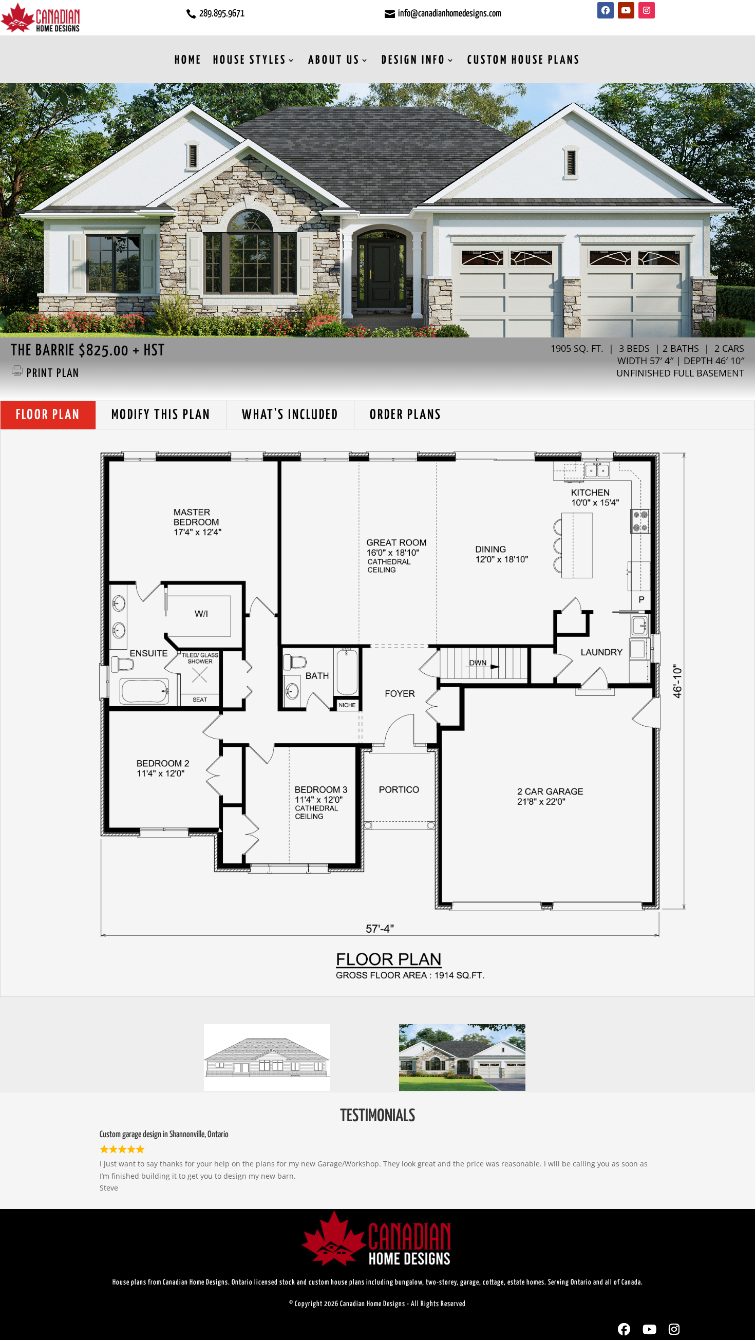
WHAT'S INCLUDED (290, 415)
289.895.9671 (221, 13)
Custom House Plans (523, 60)
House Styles (250, 60)
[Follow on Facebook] (605, 10)
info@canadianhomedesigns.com (449, 13)
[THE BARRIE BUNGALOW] (462, 1088)
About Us (334, 60)
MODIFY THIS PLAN (161, 415)
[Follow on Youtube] (626, 10)
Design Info (414, 60)
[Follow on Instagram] (646, 10)
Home (188, 60)
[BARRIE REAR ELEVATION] (267, 1088)
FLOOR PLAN (48, 415)
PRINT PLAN (52, 374)
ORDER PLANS (406, 415)
